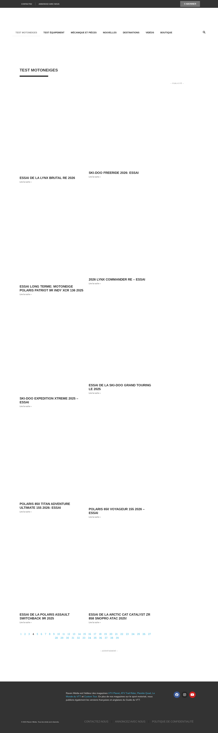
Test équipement (53, 32)
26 (144, 634)
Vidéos (150, 32)
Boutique (166, 32)
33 (84, 637)
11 (64, 634)
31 (73, 637)
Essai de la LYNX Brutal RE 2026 (47, 178)
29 (61, 637)
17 (95, 634)
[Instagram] (184, 695)
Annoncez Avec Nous (49, 4)
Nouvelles (110, 32)
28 (56, 637)
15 (84, 634)
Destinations (131, 32)
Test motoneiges (26, 32)
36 (100, 637)
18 (100, 634)
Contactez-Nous (96, 721)
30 (67, 637)
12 (69, 634)
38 (111, 637)
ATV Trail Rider (128, 693)
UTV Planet (114, 693)
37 (106, 637)
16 (89, 634)
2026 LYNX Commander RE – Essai (117, 279)
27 (149, 634)
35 (95, 637)
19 (105, 634)
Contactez (26, 4)
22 (121, 634)
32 (78, 637)
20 (110, 634)
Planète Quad (144, 693)
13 (74, 634)
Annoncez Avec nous (130, 721)
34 (89, 637)
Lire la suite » (26, 182)
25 (138, 634)
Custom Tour (90, 696)
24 (133, 634)
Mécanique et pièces (84, 32)
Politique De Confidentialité (173, 721)
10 (58, 634)
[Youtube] (192, 695)
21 (116, 634)
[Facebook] (177, 695)
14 (79, 634)
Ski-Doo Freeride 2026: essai (114, 172)
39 (117, 637)
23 (127, 634)
